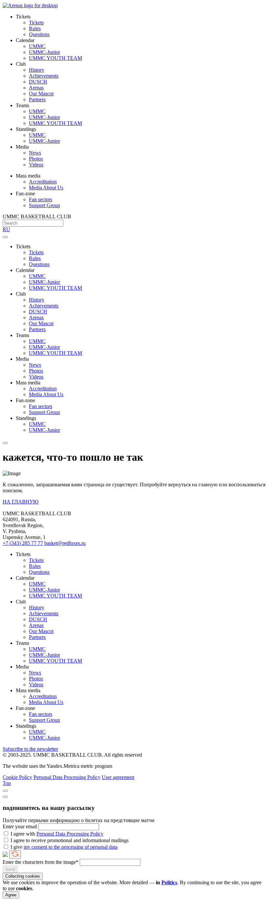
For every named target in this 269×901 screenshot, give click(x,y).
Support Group (44, 205)
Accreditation (43, 181)
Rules (35, 28)
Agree (10, 894)
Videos (36, 164)
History (36, 70)
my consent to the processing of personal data (70, 847)
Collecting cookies (22, 876)
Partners (37, 99)
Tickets (36, 22)
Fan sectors (40, 199)
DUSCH (38, 82)
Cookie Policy (17, 777)
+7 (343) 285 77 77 (23, 543)
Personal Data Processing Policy (66, 777)
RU (6, 229)
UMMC (37, 46)
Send (10, 869)
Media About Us (46, 187)
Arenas (36, 87)
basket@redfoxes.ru (65, 543)
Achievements (43, 76)
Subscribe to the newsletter (30, 749)
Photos (36, 158)
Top (7, 783)
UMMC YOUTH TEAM (55, 58)
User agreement (118, 777)
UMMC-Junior (44, 52)
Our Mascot (41, 93)
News (35, 153)
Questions (39, 34)
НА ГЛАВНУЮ (20, 501)
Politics (169, 882)
